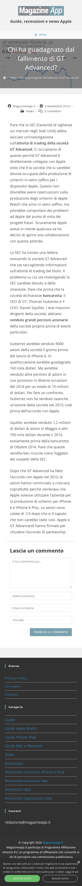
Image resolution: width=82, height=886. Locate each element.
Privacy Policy (16, 678)
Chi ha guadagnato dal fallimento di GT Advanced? (49, 77)
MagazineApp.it (24, 106)
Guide (10, 719)
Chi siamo (13, 686)
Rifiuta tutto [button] (60, 878)
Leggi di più (72, 871)
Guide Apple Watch (21, 728)
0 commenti (53, 111)
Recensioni (14, 763)
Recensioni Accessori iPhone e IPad (34, 772)
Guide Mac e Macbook (23, 745)
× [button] (78, 862)
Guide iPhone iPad (20, 737)
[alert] (41, 872)
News (30, 111)
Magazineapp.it (53, 842)
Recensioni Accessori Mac (26, 780)
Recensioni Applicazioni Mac (29, 798)
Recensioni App (18, 789)
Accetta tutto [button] (22, 878)
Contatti (11, 694)
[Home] (4, 77)
